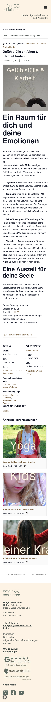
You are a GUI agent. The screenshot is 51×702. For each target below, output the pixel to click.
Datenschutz (9, 637)
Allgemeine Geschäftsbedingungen (20, 640)
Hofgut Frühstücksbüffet (16, 574)
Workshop (13, 387)
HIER (16, 312)
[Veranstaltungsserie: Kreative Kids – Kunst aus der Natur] (26, 513)
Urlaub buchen (10, 649)
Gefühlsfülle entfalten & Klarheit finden (12, 371)
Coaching (6, 384)
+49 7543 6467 (40, 18)
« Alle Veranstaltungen (14, 29)
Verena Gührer (32, 350)
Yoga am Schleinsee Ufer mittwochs (19, 462)
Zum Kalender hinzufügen (20, 335)
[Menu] (45, 7)
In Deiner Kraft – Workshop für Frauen (20, 558)
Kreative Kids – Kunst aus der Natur (19, 509)
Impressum (8, 634)
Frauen (15, 384)
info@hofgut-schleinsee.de (35, 15)
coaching (6, 395)
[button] (4, 697)
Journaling (7, 397)
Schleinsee (7, 410)
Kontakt (7, 643)
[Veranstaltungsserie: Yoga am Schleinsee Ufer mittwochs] (25, 466)
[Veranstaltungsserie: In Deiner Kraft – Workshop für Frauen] (26, 562)
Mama (5, 387)
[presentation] (24, 441)
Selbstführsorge (9, 400)
